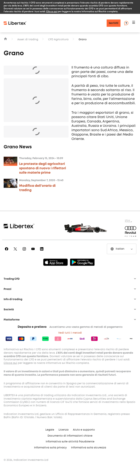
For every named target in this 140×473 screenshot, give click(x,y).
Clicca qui (51, 11)
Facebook (7, 251)
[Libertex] (15, 23)
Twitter (16, 251)
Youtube (33, 251)
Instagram (25, 251)
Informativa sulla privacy (50, 448)
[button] (134, 23)
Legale (49, 430)
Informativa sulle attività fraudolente (70, 442)
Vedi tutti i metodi (70, 333)
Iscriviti (113, 23)
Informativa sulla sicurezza (88, 448)
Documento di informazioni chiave (70, 436)
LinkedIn (42, 251)
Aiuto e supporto (84, 430)
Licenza (64, 430)
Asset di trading (27, 39)
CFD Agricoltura (58, 39)
